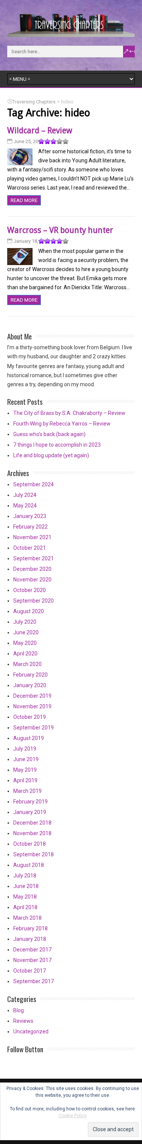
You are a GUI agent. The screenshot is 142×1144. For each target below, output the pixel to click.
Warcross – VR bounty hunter (60, 230)
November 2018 (32, 833)
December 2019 (32, 696)
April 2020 (25, 654)
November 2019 (32, 706)
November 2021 (32, 537)
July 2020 (24, 622)
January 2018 (29, 939)
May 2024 (25, 506)
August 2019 (28, 738)
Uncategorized (30, 1031)
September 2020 (33, 601)
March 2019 (27, 791)
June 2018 (26, 886)
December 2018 (32, 823)
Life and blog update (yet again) (51, 455)
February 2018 (30, 928)
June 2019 (26, 759)
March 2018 (27, 918)
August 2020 (28, 611)
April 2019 (25, 780)
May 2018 (25, 897)
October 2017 (29, 971)
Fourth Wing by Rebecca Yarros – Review (62, 424)
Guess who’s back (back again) (49, 434)
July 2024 (24, 495)
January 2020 (29, 685)
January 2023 (29, 516)
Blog (18, 1010)
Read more (24, 200)
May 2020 (25, 643)
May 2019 (25, 770)
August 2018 (28, 865)
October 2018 (29, 844)
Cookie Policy (73, 1115)
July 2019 (24, 749)
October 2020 (29, 590)
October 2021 (29, 548)
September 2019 (33, 728)
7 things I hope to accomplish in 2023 (57, 445)
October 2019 (29, 717)
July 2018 (24, 876)
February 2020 (30, 675)
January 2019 (29, 812)
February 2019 (30, 802)
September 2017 (33, 981)
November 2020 (32, 580)
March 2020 (27, 664)
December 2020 (32, 569)
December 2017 (32, 950)
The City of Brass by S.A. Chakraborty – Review (69, 413)
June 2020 (26, 632)
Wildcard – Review (39, 130)
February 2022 (30, 527)
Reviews (23, 1021)
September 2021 (33, 558)
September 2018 (33, 854)
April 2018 (25, 907)
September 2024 (33, 484)
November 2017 (32, 960)
